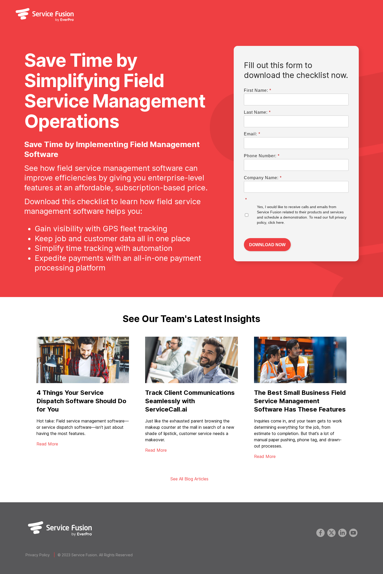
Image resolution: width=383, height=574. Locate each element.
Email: (252, 134)
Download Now (267, 245)
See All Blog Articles (189, 478)
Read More (47, 443)
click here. (276, 222)
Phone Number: (262, 156)
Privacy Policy (38, 555)
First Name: (257, 90)
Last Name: (257, 112)
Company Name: (263, 178)
